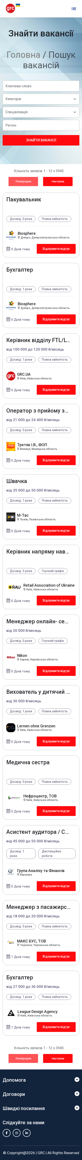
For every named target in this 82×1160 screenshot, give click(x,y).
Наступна (58, 181)
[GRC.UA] (13, 8)
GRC (41, 1153)
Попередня (23, 181)
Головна (23, 55)
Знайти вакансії (41, 140)
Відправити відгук (56, 248)
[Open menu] (73, 8)
